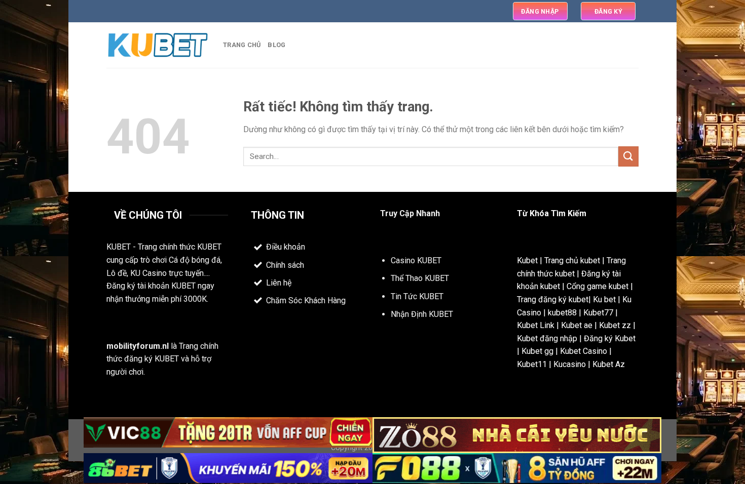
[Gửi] (628, 156)
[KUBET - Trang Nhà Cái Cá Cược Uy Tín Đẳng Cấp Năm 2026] (157, 45)
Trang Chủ (241, 45)
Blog (276, 45)
